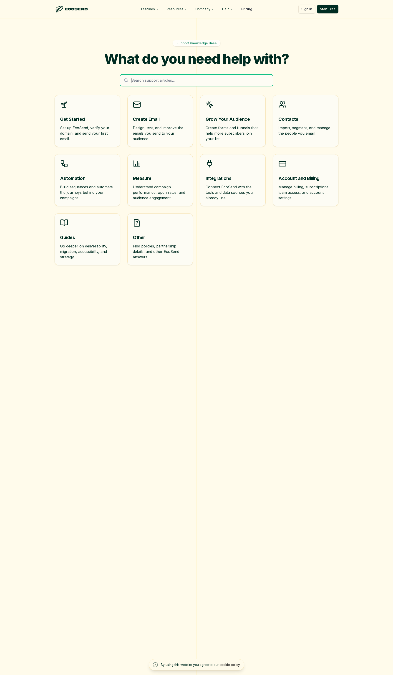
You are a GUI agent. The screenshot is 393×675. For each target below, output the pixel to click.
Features (148, 9)
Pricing (246, 9)
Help (225, 9)
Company (202, 9)
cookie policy (229, 665)
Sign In (306, 9)
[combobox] (196, 80)
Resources (175, 9)
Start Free (327, 9)
